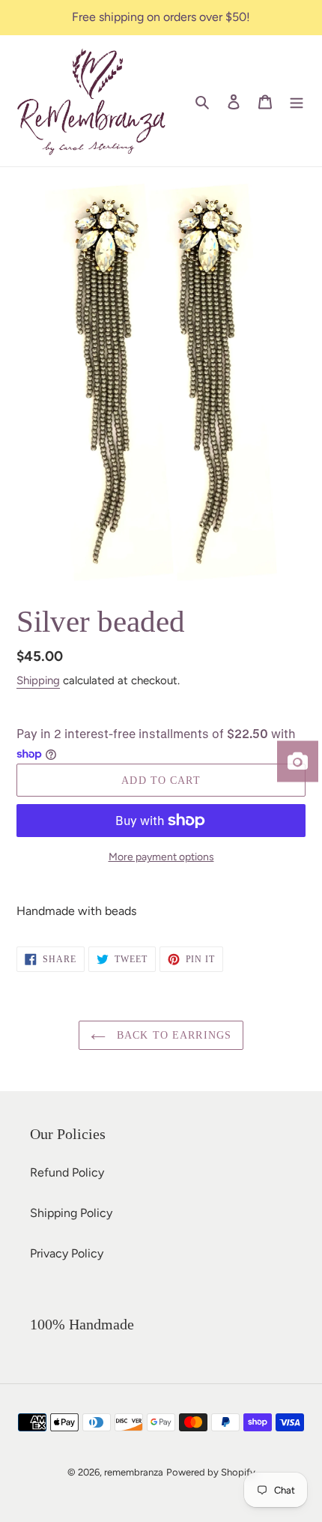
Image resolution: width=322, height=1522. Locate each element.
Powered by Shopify (210, 1472)
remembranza (133, 1472)
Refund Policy (67, 1172)
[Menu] (296, 101)
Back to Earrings (172, 1035)
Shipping (38, 680)
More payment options (161, 857)
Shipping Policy (71, 1213)
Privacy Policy (66, 1253)
